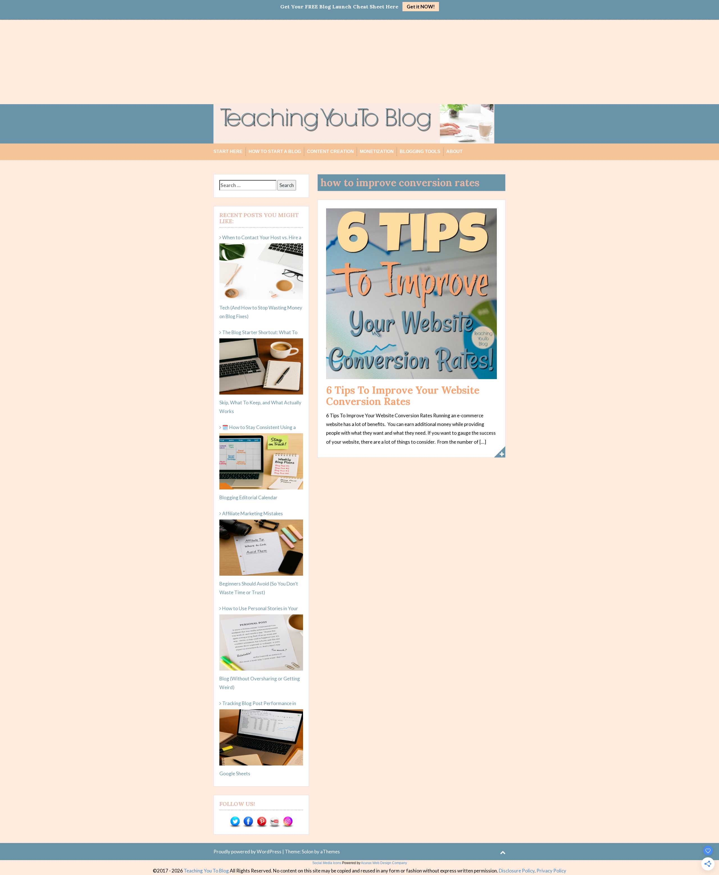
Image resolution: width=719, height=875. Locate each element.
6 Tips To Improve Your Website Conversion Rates (402, 396)
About (454, 151)
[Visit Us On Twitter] (235, 822)
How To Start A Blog (275, 151)
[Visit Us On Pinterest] (261, 822)
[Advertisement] (359, 62)
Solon (307, 852)
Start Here (228, 151)
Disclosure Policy (516, 871)
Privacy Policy (551, 871)
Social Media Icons (326, 863)
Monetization (377, 151)
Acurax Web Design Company (384, 863)
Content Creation (330, 151)
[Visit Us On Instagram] (287, 822)
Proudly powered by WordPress (247, 852)
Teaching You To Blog (206, 871)
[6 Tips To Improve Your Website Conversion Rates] (411, 293)
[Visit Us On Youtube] (274, 822)
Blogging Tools (420, 151)
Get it (421, 7)
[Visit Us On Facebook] (248, 822)
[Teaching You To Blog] (353, 123)
